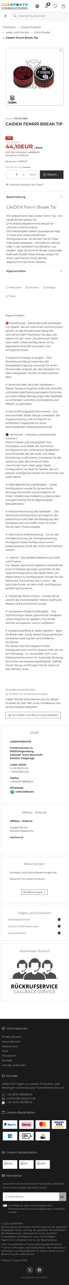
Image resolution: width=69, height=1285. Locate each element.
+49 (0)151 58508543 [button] (19, 1094)
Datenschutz (10, 1046)
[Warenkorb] (63, 6)
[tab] (7, 311)
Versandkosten (11, 1041)
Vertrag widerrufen (14, 1065)
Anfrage (51, 287)
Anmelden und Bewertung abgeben (35, 715)
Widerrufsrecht (12, 1036)
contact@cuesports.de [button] (20, 1098)
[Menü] (5, 16)
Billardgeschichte (33, 919)
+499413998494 (24, 791)
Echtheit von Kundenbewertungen (28, 693)
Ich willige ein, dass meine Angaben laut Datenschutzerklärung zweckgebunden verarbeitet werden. (36, 1208)
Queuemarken (33, 933)
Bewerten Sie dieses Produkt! (27, 879)
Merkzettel (15, 287)
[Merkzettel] (55, 6)
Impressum (9, 1055)
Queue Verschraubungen (33, 926)
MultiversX (16, 837)
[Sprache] (37, 6)
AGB (5, 1051)
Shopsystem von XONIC (34, 1277)
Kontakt (7, 1060)
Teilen (12, 296)
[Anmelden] (46, 6)
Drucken (34, 287)
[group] (34, 77)
